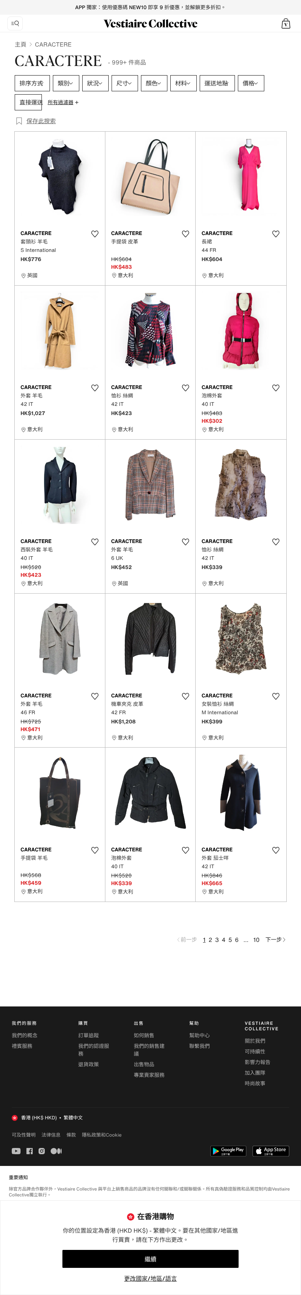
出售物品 (144, 1064)
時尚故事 (255, 1083)
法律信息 (51, 1134)
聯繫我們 (199, 1046)
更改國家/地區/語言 (150, 1278)
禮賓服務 (22, 1046)
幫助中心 (199, 1035)
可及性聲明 (24, 1134)
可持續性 (255, 1052)
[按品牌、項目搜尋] (15, 23)
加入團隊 (255, 1073)
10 (256, 939)
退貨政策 (88, 1064)
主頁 (20, 44)
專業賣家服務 (149, 1075)
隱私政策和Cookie (102, 1134)
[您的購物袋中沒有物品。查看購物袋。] (286, 23)
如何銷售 (144, 1035)
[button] (286, 23)
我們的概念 (24, 1035)
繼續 (150, 1259)
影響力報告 (258, 1062)
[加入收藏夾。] (95, 234)
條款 (71, 1134)
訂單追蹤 (88, 1035)
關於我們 (255, 1041)
